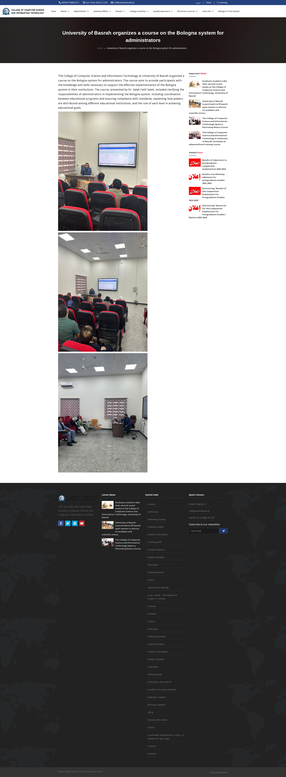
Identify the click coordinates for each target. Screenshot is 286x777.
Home (100, 48)
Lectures (151, 606)
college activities (138, 11)
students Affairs (101, 11)
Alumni (119, 11)
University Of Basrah (218, 772)
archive (150, 579)
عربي (198, 2)
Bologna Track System (229, 11)
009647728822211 (70, 2)
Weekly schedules (155, 557)
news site (207, 11)
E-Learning (222, 2)
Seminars (151, 613)
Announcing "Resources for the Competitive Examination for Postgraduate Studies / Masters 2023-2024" (207, 211)
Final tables (152, 666)
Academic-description (157, 651)
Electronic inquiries (156, 704)
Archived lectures (155, 572)
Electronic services (186, 11)
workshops (152, 511)
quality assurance (161, 11)
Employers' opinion (156, 697)
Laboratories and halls (158, 587)
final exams (152, 564)
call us (150, 712)
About (64, 11)
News (209, 2)
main (53, 11)
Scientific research (156, 549)
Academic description (157, 534)
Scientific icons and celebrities (161, 689)
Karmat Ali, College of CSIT (202, 517)
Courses (151, 504)
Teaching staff (154, 542)
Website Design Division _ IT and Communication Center (80, 771)
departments (80, 11)
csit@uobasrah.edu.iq (124, 2)
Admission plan (154, 674)
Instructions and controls (159, 682)
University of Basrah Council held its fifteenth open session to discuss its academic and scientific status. (208, 107)
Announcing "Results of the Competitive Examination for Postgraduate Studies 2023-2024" (207, 194)
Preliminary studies (156, 519)
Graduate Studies (155, 526)
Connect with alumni (157, 719)
